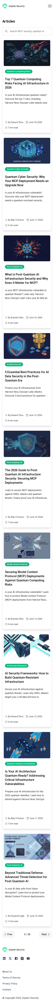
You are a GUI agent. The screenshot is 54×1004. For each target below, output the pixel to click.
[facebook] (16, 958)
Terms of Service (11, 977)
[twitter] (10, 958)
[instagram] (22, 958)
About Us (7, 971)
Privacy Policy (9, 983)
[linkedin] (4, 958)
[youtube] (28, 958)
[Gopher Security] (13, 6)
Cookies (6, 989)
